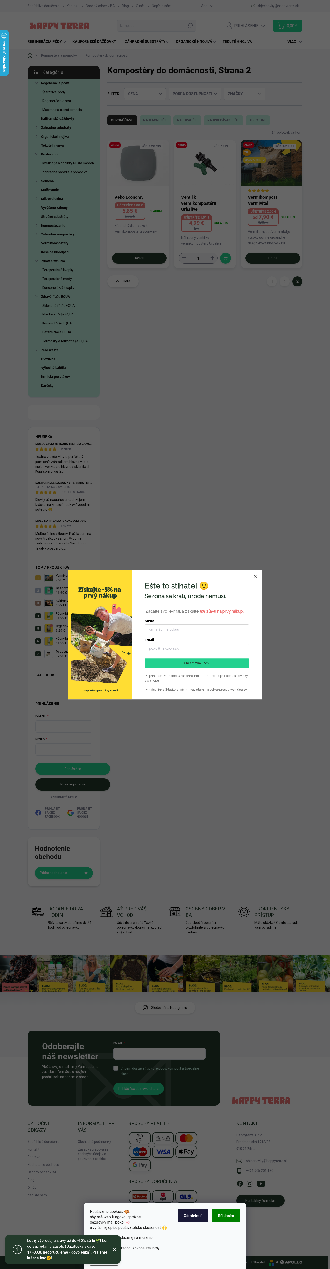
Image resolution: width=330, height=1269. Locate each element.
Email (149, 640)
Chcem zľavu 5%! (197, 663)
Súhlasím (226, 1215)
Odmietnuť (193, 1215)
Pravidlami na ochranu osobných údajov (218, 689)
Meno (149, 620)
